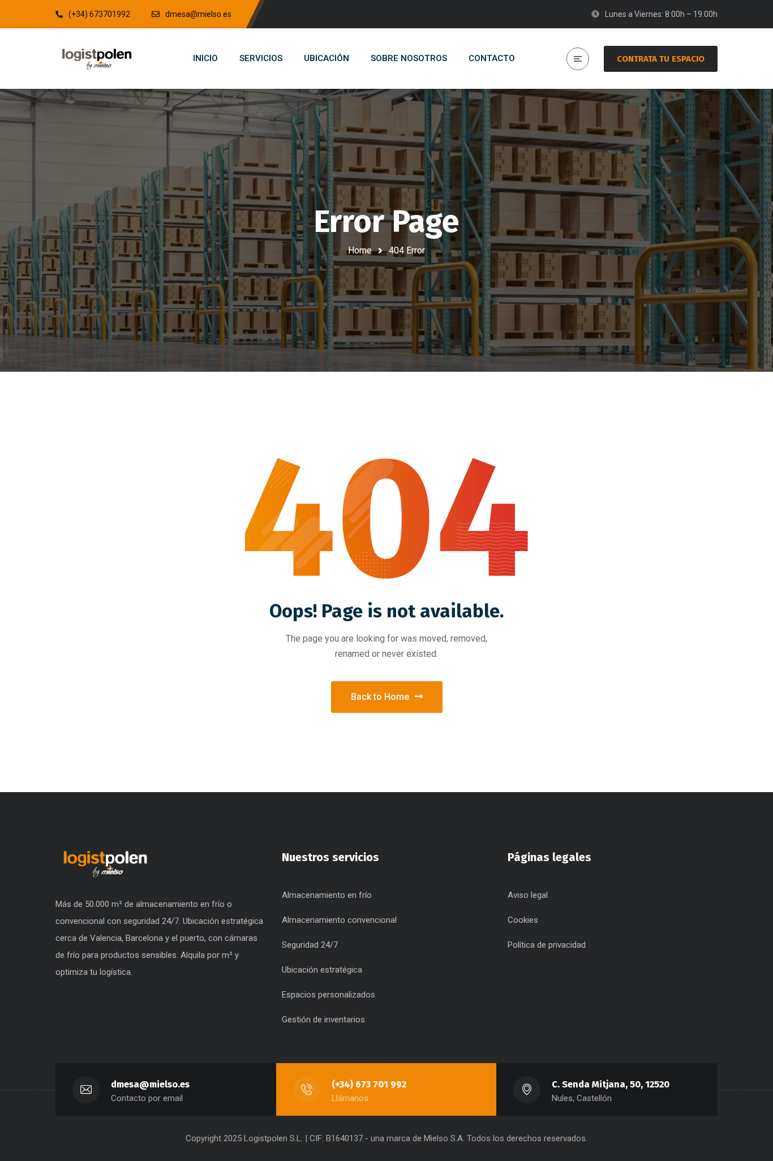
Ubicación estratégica (322, 970)
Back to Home (380, 696)
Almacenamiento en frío (327, 895)
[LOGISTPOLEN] (96, 59)
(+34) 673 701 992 (369, 1084)
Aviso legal (528, 895)
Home (360, 250)
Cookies (523, 920)
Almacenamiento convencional (339, 920)
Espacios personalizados (328, 995)
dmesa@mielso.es (150, 1084)
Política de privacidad (547, 945)
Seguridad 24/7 (310, 945)
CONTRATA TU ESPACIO (661, 59)
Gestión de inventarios (323, 1019)
